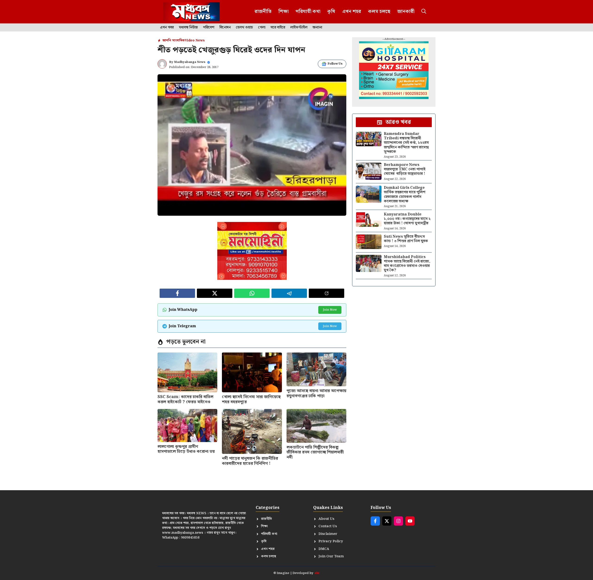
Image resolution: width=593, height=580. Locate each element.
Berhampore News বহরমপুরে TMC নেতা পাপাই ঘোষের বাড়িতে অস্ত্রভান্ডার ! (404, 169)
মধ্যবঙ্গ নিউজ (188, 27)
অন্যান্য (317, 27)
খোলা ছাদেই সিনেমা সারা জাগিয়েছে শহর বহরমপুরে (251, 399)
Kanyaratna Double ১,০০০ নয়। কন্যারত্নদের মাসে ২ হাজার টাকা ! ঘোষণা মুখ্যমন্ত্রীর (407, 219)
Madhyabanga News (189, 62)
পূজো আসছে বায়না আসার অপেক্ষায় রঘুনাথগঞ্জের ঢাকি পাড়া (316, 393)
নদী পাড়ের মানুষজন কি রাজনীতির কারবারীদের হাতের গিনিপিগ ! (250, 461)
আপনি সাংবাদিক (173, 40)
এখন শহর (351, 12)
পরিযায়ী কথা (308, 12)
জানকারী (405, 12)
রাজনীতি (263, 12)
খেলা (261, 27)
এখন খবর (167, 27)
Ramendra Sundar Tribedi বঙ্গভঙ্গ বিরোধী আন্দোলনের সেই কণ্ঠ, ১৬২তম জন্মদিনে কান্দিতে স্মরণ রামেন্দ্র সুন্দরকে (406, 143)
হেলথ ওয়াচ (244, 27)
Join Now (330, 309)
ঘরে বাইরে (278, 27)
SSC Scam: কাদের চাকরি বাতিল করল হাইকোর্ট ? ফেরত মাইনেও (185, 399)
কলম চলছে (379, 12)
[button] (424, 11)
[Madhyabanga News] (191, 11)
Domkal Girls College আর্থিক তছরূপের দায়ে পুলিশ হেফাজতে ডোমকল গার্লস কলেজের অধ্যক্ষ (404, 194)
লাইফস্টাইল (298, 27)
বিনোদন (225, 27)
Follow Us (335, 63)
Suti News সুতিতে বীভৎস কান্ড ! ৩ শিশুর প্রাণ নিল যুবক (406, 239)
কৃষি (331, 12)
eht (317, 573)
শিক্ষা (283, 12)
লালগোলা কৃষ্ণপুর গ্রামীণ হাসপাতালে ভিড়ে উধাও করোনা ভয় (186, 449)
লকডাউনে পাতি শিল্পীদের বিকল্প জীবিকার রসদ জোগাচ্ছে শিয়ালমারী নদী (315, 452)
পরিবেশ (208, 27)
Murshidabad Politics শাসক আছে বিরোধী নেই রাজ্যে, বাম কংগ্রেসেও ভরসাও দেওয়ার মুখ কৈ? (407, 263)
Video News (195, 40)
